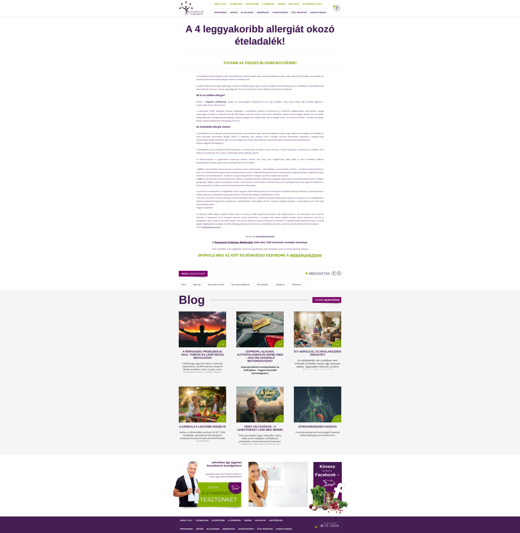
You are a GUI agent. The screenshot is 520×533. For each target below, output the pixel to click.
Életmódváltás (262, 284)
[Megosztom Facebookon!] (334, 273)
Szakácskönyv (280, 12)
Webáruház (263, 12)
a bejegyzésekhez (193, 273)
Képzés (234, 12)
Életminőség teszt (312, 4)
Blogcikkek (247, 12)
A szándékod (268, 4)
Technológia (236, 4)
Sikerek (281, 4)
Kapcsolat (294, 4)
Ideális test (220, 4)
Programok (220, 12)
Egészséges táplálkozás (240, 284)
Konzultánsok (318, 12)
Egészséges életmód (216, 284)
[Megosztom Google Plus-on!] (339, 273)
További (326, 300)
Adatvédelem (275, 520)
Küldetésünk (252, 4)
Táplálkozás (280, 284)
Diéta (184, 284)
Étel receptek (299, 12)
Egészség (197, 284)
